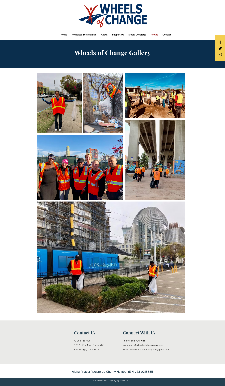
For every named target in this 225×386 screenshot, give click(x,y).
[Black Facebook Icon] (220, 42)
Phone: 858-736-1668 (134, 340)
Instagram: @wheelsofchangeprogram (143, 345)
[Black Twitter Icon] (220, 48)
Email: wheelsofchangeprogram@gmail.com (146, 349)
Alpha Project (82, 340)
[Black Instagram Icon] (220, 54)
